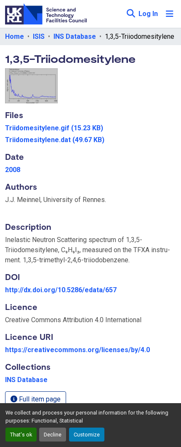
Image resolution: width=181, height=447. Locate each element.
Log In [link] (148, 14)
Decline (52, 434)
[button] (130, 14)
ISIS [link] (39, 36)
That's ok (21, 434)
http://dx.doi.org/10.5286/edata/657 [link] (61, 290)
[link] (90, 128)
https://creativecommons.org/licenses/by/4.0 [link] (77, 350)
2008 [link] (12, 170)
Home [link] (14, 36)
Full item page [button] (39, 399)
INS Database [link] (74, 36)
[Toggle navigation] (169, 14)
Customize (87, 434)
